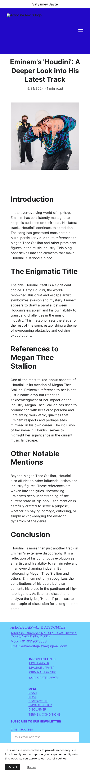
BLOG (32, 697)
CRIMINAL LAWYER (42, 672)
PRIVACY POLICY (40, 705)
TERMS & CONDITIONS (44, 714)
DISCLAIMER (37, 709)
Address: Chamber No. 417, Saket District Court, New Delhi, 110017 (44, 634)
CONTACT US (38, 701)
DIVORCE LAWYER (41, 667)
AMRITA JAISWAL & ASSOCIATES (38, 627)
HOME (32, 693)
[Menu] (80, 31)
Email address (22, 729)
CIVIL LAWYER (39, 663)
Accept (12, 767)
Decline (31, 767)
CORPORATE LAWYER (44, 677)
